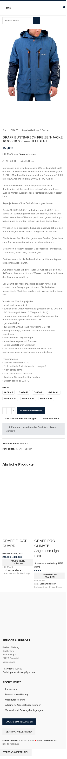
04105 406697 (14, 668)
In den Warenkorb (31, 410)
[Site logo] (33, 8)
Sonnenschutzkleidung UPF (48, 563)
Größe (5, 387)
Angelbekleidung (30, 130)
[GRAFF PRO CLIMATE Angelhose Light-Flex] (49, 485)
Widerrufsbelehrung (15, 699)
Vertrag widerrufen (15, 752)
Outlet (14, 553)
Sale (21, 553)
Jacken (45, 130)
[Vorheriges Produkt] (55, 130)
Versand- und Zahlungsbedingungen (24, 710)
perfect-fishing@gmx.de (22, 672)
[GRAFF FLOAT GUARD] (17, 485)
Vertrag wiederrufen (19, 732)
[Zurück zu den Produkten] (59, 130)
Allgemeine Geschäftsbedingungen (23, 705)
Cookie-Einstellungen (19, 722)
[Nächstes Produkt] (63, 130)
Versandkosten (28, 154)
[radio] (8, 392)
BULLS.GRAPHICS (47, 740)
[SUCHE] (36, 20)
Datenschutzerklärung (16, 694)
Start (4, 130)
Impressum (11, 689)
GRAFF (14, 130)
